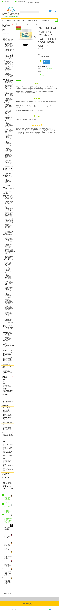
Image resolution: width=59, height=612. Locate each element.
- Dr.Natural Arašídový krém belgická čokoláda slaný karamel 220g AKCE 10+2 (9, 301)
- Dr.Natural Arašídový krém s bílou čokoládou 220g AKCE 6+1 (8, 115)
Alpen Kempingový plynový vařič (8, 397)
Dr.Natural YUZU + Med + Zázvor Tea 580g (8, 448)
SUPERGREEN (5, 477)
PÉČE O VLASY (6, 407)
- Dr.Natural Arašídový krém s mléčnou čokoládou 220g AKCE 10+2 (9, 282)
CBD (4, 187)
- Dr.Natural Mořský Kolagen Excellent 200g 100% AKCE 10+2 (9, 241)
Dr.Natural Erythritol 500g (7, 386)
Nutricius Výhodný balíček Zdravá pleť (7, 360)
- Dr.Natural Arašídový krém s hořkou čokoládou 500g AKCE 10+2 (8, 296)
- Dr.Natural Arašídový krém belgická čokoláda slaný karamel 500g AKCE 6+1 (9, 151)
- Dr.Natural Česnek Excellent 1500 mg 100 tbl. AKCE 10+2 (9, 209)
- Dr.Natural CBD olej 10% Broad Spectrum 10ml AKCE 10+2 (9, 347)
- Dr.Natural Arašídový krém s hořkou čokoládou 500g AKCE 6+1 (8, 139)
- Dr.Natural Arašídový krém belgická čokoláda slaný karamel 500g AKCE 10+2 (9, 307)
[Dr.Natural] (11, 12)
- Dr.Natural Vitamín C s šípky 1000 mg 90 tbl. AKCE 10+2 (9, 221)
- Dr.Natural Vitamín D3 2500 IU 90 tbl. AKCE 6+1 (9, 47)
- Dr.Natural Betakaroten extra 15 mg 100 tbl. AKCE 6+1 (8, 70)
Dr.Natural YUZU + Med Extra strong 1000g (8, 440)
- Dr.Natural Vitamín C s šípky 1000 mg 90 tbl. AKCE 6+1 (9, 66)
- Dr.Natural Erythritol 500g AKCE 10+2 (8, 338)
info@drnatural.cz (7, 590)
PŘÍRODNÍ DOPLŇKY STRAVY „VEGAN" (15, 20)
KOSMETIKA (6, 184)
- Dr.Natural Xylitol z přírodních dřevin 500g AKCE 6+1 (9, 178)
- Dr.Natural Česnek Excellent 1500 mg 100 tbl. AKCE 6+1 (9, 54)
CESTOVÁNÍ (5, 394)
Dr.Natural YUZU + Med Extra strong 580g (8, 436)
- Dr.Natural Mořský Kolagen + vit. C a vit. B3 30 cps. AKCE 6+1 (9, 90)
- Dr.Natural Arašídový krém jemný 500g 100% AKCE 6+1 (8, 111)
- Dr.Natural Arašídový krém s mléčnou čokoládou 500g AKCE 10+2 (9, 286)
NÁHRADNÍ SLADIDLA (8, 175)
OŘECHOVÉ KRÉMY (33, 20)
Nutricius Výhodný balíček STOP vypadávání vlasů (7, 363)
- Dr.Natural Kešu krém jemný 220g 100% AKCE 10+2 (8, 312)
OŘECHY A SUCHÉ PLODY (7, 169)
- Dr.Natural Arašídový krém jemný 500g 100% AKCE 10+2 (8, 267)
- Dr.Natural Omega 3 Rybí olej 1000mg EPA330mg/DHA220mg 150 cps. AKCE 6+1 (9, 95)
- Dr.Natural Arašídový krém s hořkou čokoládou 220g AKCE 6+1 (8, 134)
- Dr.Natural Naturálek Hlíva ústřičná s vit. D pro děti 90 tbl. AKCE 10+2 (9, 231)
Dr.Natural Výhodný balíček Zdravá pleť (7, 358)
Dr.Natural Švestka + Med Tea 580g (8, 465)
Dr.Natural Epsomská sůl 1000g (8, 419)
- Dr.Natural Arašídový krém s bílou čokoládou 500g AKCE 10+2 (8, 277)
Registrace (36, 2)
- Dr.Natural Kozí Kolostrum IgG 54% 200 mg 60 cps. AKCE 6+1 (9, 100)
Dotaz (43, 75)
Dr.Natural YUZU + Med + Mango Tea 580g (8, 457)
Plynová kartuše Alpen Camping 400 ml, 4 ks (8, 401)
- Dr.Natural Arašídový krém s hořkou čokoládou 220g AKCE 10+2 (8, 291)
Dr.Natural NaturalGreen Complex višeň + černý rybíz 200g (7, 481)
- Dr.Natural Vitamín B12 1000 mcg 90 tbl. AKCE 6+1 (9, 43)
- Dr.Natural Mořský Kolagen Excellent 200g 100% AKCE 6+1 (9, 85)
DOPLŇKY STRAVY (45, 20)
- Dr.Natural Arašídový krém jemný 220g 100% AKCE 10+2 (8, 262)
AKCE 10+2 (5, 193)
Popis (18, 79)
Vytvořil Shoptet (54, 609)
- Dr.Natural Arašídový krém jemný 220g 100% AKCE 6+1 (8, 106)
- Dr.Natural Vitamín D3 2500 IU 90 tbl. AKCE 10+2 (9, 202)
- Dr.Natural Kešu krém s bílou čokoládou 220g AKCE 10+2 (8, 316)
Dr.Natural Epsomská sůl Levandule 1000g (8, 422)
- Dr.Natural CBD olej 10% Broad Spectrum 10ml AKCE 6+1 (9, 190)
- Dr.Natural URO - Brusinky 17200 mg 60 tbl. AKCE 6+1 (9, 62)
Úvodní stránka (3, 20)
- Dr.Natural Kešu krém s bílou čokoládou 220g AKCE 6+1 (8, 159)
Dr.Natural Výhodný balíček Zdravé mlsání (8, 355)
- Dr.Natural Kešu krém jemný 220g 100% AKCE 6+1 (8, 155)
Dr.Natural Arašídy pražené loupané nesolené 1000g (8, 372)
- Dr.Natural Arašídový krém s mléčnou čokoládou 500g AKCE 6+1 (9, 130)
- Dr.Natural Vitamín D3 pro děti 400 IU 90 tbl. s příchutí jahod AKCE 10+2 (9, 214)
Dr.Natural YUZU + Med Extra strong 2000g (8, 444)
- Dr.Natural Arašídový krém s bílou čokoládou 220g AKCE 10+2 (8, 272)
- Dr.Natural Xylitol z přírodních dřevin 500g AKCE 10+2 (9, 335)
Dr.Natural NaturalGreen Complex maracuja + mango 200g (8, 488)
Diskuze (32, 79)
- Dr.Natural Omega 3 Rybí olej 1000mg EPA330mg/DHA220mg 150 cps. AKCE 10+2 (9, 251)
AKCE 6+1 (5, 38)
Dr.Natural (49, 68)
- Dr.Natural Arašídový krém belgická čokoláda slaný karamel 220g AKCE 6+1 (9, 145)
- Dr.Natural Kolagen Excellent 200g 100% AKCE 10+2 (9, 237)
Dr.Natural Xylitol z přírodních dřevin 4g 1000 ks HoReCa (8, 390)
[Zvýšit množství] (40, 60)
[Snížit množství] (40, 61)
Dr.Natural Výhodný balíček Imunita (7, 353)
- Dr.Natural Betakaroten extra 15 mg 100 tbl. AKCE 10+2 (8, 226)
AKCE (3, 36)
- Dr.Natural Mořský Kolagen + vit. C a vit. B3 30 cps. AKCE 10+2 (9, 246)
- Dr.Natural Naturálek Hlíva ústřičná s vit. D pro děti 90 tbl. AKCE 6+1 (9, 75)
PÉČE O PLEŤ (6, 412)
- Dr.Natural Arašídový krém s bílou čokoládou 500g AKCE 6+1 (8, 120)
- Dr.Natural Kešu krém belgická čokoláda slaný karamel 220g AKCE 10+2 (9, 322)
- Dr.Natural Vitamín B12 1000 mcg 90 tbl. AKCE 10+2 (9, 199)
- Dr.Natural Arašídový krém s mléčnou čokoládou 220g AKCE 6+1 (9, 125)
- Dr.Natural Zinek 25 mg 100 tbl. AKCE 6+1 (9, 50)
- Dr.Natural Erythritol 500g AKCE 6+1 (8, 181)
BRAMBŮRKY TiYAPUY (5, 474)
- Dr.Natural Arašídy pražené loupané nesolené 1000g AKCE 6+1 (9, 172)
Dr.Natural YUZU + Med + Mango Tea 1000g (8, 461)
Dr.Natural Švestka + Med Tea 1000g (8, 470)
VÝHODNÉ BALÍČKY (7, 350)
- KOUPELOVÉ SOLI (8, 186)
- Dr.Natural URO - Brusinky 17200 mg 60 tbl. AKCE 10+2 (9, 218)
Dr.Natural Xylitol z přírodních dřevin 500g (8, 381)
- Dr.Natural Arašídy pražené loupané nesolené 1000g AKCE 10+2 (9, 329)
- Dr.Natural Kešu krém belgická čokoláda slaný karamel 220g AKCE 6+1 (9, 165)
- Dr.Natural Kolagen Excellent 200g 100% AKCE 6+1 (9, 81)
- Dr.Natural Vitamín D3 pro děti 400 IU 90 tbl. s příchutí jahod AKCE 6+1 (9, 58)
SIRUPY (4, 432)
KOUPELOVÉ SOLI (7, 417)
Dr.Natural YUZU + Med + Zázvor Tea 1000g (8, 452)
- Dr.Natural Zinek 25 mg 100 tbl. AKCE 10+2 (9, 206)
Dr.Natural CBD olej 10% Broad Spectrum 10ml (7, 428)
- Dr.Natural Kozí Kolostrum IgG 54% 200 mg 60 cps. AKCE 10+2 (9, 257)
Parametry (25, 79)
